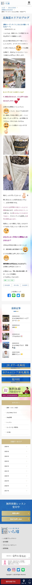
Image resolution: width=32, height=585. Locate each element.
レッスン (9, 422)
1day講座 (9, 417)
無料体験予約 (11, 581)
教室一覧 (24, 583)
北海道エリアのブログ (7, 9)
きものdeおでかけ (12, 412)
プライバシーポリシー (9, 545)
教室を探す (16, 513)
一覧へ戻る (16, 285)
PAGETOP (29, 583)
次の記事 (24, 285)
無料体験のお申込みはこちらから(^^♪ (14, 263)
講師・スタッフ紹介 (12, 407)
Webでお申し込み (16, 519)
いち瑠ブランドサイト (9, 538)
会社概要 (5, 541)
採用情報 (5, 548)
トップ (3, 7)
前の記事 (7, 285)
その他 (8, 432)
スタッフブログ (12, 7)
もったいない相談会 (12, 427)
